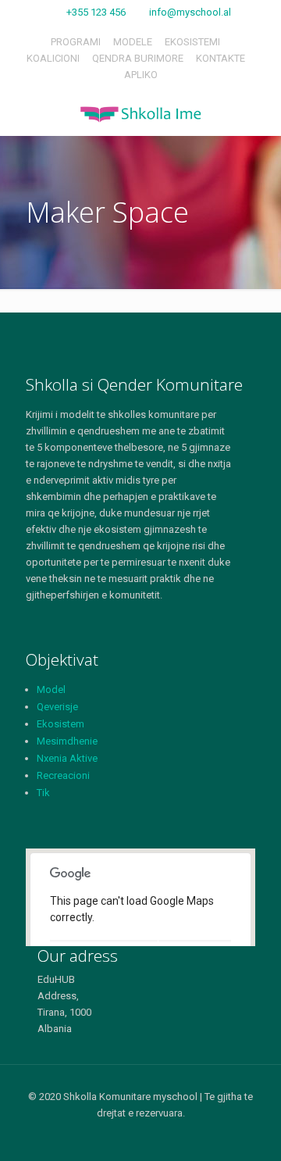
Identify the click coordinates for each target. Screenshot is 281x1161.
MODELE (132, 42)
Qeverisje (57, 707)
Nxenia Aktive (67, 758)
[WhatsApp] (99, 1137)
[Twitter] (141, 1137)
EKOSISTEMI (192, 42)
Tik (43, 792)
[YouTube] (162, 1137)
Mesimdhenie (67, 741)
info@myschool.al (190, 12)
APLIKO (141, 74)
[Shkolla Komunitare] (140, 113)
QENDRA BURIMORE (137, 58)
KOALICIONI (53, 58)
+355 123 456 (96, 12)
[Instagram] (183, 1137)
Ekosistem (60, 724)
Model (51, 689)
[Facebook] (120, 1137)
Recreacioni (63, 775)
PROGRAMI (76, 42)
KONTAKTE (220, 58)
